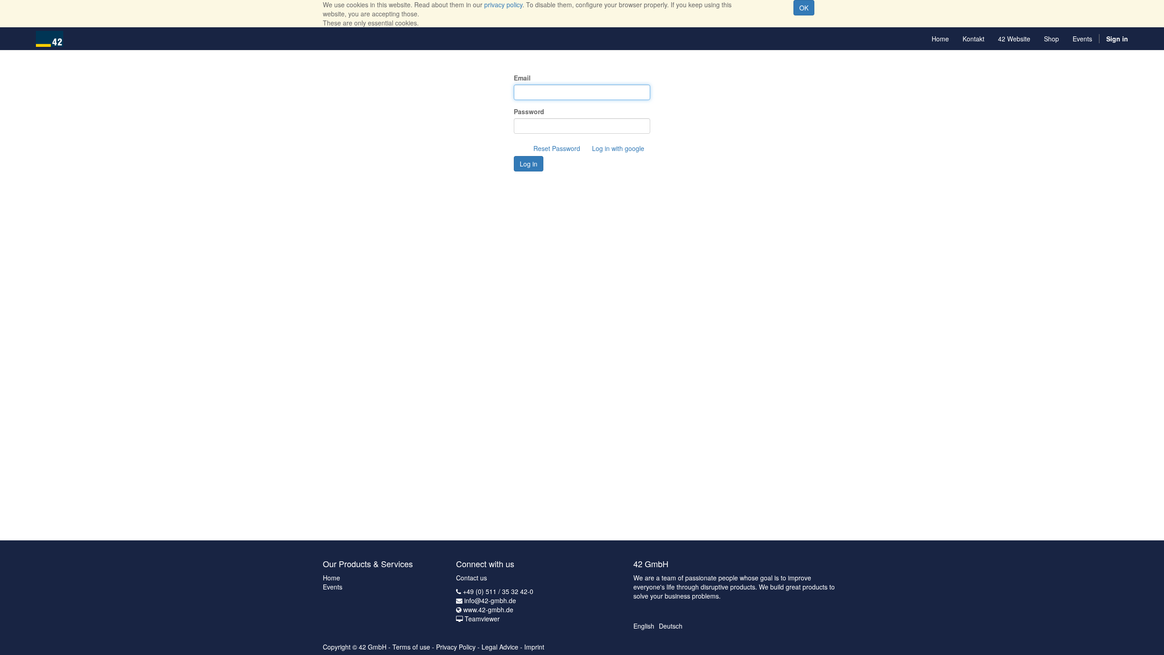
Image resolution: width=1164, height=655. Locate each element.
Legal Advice (500, 646)
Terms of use (411, 646)
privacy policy (503, 4)
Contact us (471, 577)
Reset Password (556, 148)
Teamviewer (482, 618)
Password (529, 111)
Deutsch (670, 625)
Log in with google (618, 148)
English (643, 625)
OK (803, 7)
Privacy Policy (456, 646)
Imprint (534, 646)
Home (331, 577)
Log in (528, 163)
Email (522, 77)
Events (332, 586)
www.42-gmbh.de (488, 609)
